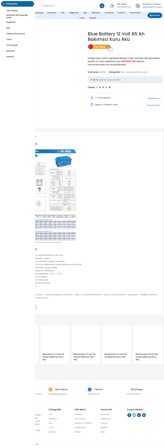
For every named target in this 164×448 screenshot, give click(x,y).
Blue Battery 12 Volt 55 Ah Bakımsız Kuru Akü (115, 355)
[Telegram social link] (109, 87)
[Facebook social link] (97, 87)
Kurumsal (105, 414)
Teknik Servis (80, 427)
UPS (50, 414)
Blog (103, 432)
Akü (123, 72)
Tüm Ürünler (80, 418)
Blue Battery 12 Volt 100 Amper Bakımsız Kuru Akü (147, 357)
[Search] (102, 5)
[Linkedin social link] (106, 87)
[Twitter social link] (100, 87)
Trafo (51, 427)
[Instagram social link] (139, 415)
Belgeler (104, 427)
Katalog (156, 15)
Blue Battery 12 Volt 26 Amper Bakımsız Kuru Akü (84, 357)
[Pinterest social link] (103, 87)
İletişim (78, 432)
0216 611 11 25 (128, 61)
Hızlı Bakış (65, 331)
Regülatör (53, 418)
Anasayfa (79, 414)
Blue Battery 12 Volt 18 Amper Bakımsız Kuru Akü (53, 357)
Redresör (53, 432)
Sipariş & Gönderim (83, 423)
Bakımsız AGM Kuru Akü (136, 72)
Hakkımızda (106, 418)
